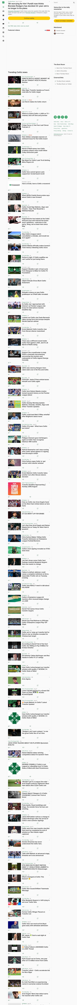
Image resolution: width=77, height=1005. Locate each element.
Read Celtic (24, 205)
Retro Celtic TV (66, 126)
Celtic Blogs (70, 124)
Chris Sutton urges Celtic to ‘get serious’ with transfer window (33, 462)
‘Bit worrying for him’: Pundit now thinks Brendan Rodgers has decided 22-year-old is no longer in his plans (28, 5)
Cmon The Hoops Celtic (27, 76)
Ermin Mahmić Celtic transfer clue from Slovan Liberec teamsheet (34, 330)
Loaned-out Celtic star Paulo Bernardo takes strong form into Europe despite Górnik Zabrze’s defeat (36, 319)
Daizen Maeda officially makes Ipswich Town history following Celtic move (36, 246)
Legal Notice (64, 128)
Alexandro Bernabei (13, 11)
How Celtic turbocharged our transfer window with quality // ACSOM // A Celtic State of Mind (35, 669)
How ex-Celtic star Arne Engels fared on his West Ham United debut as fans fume (36, 504)
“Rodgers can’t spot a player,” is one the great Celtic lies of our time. (35, 732)
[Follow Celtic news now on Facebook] (62, 117)
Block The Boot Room (63, 73)
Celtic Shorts (25, 750)
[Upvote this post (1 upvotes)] (9, 166)
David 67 (24, 401)
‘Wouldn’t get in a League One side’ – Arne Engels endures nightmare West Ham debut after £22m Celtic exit (35, 783)
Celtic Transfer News (62, 124)
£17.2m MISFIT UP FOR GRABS (33, 514)
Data (55, 124)
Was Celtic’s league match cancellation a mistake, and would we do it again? (35, 236)
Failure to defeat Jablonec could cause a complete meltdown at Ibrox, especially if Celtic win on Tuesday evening (35, 575)
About (62, 121)
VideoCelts (24, 88)
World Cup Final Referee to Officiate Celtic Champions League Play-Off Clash (35, 622)
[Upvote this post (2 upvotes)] (9, 108)
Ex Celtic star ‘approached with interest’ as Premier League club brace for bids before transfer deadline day (33, 307)
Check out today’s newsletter (64, 21)
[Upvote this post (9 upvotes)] (9, 190)
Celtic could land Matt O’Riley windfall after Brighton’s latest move (35, 415)
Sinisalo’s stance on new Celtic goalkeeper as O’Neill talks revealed (35, 293)
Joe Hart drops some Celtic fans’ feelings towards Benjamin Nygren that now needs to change (34, 562)
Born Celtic (24, 366)
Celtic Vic (24, 933)
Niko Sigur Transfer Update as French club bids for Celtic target (35, 91)
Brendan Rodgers (31, 12)
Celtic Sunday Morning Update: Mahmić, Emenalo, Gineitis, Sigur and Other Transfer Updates (35, 405)
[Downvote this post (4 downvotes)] (23, 362)
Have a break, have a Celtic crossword (36, 183)
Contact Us (70, 130)
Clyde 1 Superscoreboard (28, 482)
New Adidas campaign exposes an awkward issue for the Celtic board (34, 138)
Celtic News (56, 121)
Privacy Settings (57, 130)
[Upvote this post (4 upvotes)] (9, 120)
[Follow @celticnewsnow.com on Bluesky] (55, 117)
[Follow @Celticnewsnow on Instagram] (66, 117)
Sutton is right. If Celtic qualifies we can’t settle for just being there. (35, 258)
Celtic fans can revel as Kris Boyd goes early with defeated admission (35, 924)
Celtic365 (24, 100)
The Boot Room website (63, 81)
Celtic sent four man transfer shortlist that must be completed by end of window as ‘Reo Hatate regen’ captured (35, 831)
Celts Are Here (25, 279)
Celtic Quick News (26, 511)
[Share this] (9, 22)
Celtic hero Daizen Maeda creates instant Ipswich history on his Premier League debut (35, 393)
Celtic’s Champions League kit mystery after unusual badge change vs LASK (35, 599)
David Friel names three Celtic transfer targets (33, 610)
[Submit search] (74, 2)
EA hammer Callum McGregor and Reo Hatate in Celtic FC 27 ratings (36, 656)
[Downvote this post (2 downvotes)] (23, 213)
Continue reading (29, 18)
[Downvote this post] (37, 22)
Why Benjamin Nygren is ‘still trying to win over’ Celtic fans (36, 901)
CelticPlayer (25, 791)
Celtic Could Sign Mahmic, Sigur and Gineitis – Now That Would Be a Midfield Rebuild (35, 209)
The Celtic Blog (25, 232)
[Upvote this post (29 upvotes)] (9, 362)
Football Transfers (26, 547)
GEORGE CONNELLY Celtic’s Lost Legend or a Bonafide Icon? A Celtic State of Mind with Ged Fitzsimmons (35, 766)
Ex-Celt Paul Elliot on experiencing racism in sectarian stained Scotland (35, 983)
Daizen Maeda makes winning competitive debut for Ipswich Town (35, 753)
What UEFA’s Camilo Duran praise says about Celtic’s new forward (36, 196)
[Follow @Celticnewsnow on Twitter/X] (58, 117)
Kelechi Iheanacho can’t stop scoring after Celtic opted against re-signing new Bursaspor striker (35, 451)
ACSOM (24, 665)
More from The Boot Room (64, 68)
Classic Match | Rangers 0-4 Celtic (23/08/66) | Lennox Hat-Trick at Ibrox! (34, 795)
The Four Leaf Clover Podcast (29, 123)
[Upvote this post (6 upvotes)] (9, 275)
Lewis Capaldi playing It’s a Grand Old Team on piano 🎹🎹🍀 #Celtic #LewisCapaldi (35, 692)
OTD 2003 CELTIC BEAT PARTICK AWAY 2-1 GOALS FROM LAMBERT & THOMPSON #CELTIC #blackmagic (35, 867)
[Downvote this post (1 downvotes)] (23, 374)
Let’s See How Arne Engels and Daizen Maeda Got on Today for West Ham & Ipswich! (36, 527)
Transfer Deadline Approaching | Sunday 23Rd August (34, 485)
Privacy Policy (57, 128)
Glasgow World (25, 302)
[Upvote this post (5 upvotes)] (9, 977)
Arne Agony (26, 679)
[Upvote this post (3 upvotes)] (9, 178)
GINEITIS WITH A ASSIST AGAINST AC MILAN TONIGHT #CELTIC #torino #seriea (36, 80)
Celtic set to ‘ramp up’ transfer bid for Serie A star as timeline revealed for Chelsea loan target (35, 634)
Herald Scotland (25, 146)
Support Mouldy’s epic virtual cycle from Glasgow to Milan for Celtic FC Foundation (35, 271)
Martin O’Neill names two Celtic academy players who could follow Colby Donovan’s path (34, 150)
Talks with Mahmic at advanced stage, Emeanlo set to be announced (36, 854)
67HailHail (24, 135)
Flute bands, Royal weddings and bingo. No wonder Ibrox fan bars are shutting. (35, 807)
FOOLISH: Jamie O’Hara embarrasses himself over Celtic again (35, 380)
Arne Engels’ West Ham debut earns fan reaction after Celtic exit (35, 994)
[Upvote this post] (23, 22)
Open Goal (24, 875)
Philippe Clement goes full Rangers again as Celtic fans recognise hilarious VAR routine (34, 440)
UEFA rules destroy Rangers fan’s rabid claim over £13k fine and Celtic (35, 369)
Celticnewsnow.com (58, 134)
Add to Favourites (62, 71)
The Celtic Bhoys (26, 779)
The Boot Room (11, 1)
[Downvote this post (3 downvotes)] (23, 178)
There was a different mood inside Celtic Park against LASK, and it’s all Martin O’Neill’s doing (35, 343)
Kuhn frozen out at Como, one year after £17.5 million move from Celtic (35, 959)
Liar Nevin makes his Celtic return (34, 102)
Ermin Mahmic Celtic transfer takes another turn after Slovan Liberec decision (35, 475)
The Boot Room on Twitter (64, 84)
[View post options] (49, 76)
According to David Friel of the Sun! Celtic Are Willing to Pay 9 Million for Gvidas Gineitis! (35, 646)
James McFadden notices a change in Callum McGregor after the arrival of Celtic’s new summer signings (35, 818)
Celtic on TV (25, 111)
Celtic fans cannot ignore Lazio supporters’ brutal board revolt (33, 173)
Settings (64, 130)
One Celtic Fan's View (27, 424)
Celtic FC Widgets (58, 126)
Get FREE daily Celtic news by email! (18, 26)
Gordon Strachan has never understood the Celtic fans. (32, 843)
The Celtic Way (25, 243)
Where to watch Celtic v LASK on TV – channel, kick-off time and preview (36, 114)
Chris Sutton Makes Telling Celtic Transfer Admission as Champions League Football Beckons (34, 539)
